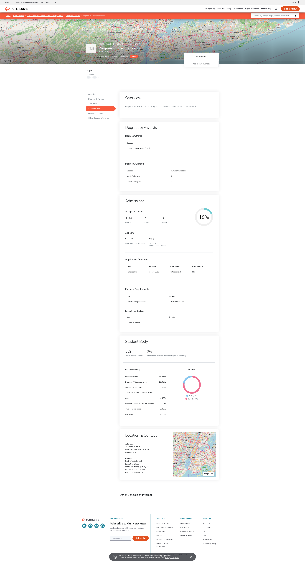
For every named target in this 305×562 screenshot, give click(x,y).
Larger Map (7, 60)
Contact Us (207, 527)
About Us (206, 523)
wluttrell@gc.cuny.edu (140, 466)
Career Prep (238, 9)
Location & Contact (96, 113)
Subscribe (140, 538)
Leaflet (277, 20)
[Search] (276, 9)
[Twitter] (84, 526)
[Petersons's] (16, 8)
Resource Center (186, 535)
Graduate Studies (73, 16)
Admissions (93, 103)
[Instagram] (102, 526)
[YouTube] (96, 526)
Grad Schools (18, 16)
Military (159, 535)
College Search (185, 523)
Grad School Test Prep (164, 527)
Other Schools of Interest (98, 118)
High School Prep (252, 9)
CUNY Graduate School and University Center (45, 16)
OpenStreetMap (289, 20)
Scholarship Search (187, 531)
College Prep (210, 9)
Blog (7, 2)
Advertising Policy (209, 543)
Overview (92, 94)
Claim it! (134, 56)
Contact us (51, 2)
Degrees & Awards (96, 99)
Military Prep (266, 9)
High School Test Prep (164, 539)
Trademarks (207, 539)
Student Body (94, 108)
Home (8, 16)
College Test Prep (162, 523)
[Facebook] (90, 526)
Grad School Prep (224, 9)
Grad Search (184, 527)
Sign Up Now (290, 9)
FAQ (42, 2)
